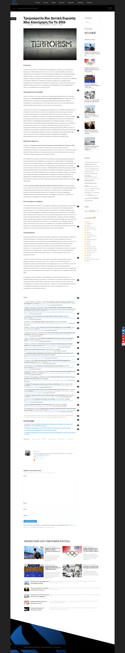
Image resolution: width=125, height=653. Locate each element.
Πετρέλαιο (92, 192)
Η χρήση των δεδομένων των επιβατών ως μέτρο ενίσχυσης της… (92, 53)
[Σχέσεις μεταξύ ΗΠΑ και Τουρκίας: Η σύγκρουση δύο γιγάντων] (27, 590)
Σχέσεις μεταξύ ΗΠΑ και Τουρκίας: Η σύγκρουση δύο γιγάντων (91, 132)
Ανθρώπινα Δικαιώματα (91, 229)
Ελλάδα (88, 176)
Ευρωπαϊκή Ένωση (52, 439)
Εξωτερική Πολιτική (92, 178)
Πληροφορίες (80, 2)
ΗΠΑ (87, 186)
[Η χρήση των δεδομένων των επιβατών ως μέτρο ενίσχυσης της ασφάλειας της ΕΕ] (34, 558)
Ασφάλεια (97, 166)
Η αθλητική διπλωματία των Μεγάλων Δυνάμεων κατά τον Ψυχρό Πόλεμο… (92, 69)
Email (25, 509)
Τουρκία (95, 198)
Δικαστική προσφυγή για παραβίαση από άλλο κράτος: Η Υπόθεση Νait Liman (52, 568)
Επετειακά (88, 241)
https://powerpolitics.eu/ (41, 456)
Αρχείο (86, 211)
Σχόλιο (24, 475)
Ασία (93, 166)
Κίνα (92, 189)
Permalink (61, 24)
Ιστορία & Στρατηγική (91, 246)
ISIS (96, 162)
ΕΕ (92, 173)
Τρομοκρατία (70, 439)
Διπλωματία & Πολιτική (91, 236)
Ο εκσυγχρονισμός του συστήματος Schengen (27, 8)
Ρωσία (90, 195)
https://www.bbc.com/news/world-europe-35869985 (45, 396)
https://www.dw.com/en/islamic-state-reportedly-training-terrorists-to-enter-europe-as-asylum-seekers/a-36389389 (50, 410)
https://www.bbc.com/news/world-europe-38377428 (40, 351)
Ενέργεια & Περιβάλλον (91, 239)
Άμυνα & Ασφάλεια (43, 24)
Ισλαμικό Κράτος (61, 439)
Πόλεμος (86, 195)
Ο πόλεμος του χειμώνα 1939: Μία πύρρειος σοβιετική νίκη (90, 567)
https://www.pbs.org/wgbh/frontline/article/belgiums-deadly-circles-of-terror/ (47, 323)
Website (25, 515)
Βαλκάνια (88, 168)
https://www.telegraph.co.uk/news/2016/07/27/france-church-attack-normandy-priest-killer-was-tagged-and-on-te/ (49, 346)
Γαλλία (92, 168)
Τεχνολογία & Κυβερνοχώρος (92, 259)
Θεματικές (46, 2)
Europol (33, 439)
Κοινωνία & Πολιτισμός (91, 248)
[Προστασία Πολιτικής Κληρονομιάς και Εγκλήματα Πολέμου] (27, 584)
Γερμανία (96, 168)
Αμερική (87, 164)
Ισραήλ (89, 188)
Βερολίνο (44, 439)
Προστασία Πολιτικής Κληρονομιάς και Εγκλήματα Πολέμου (92, 116)
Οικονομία (88, 192)
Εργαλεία (54, 2)
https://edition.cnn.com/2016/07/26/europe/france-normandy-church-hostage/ (47, 380)
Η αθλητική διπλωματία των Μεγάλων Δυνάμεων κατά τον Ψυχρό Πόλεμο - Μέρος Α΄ (91, 549)
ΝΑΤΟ (90, 190)
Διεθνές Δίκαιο (89, 234)
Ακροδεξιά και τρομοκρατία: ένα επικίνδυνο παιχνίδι (41, 430)
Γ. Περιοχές (37, 2)
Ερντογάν (97, 178)
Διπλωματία (88, 173)
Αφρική (86, 168)
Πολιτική (96, 192)
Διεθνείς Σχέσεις (89, 171)
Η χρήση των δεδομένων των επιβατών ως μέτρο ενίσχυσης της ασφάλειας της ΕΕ (52, 550)
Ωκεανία (88, 261)
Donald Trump (91, 162)
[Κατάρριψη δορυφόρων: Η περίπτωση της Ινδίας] (27, 610)
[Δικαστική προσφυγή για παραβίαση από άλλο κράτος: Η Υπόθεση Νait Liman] (34, 576)
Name (25, 503)
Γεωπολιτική (87, 170)
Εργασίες (88, 243)
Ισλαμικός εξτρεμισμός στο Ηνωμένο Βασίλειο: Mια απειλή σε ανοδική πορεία (48, 428)
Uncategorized (89, 223)
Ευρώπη (48, 24)
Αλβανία (98, 162)
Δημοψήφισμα (92, 170)
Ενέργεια (86, 178)
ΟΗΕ (93, 190)
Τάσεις (88, 257)
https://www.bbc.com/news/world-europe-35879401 (40, 406)
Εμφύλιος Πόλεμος (94, 176)
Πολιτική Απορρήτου (57, 647)
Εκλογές (95, 173)
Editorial (88, 221)
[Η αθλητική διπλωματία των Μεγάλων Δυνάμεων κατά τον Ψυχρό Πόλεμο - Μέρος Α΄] (73, 558)
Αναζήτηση (89, 2)
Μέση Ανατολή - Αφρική (91, 250)
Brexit (86, 162)
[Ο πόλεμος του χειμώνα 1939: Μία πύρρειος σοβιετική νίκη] (73, 576)
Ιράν (92, 186)
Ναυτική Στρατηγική (90, 252)
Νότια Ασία (88, 253)
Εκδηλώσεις (62, 2)
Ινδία (90, 186)
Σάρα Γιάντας (30, 24)
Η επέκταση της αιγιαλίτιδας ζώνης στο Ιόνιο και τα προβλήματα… (92, 148)
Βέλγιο (38, 439)
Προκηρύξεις (71, 2)
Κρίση (95, 188)
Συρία (89, 198)
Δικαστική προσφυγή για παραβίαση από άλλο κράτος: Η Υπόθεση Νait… (92, 85)
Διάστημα (97, 170)
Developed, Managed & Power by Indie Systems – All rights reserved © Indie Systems (38, 647)
